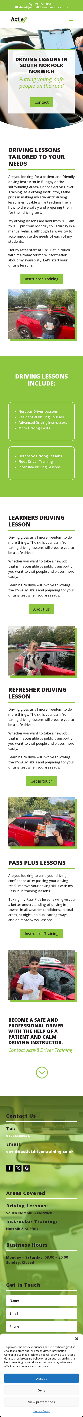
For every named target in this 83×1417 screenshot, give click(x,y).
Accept (41, 1378)
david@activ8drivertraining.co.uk (40, 1151)
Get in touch (41, 781)
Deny (41, 1390)
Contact (41, 102)
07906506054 (42, 4)
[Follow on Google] (26, 1168)
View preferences (41, 1402)
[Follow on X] (18, 1168)
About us (41, 609)
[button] (76, 1339)
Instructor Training (42, 278)
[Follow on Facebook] (9, 1168)
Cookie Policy (41, 1411)
